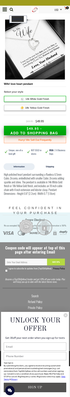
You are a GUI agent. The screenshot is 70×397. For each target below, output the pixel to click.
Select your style (13, 91)
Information (19, 166)
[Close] (66, 315)
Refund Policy (35, 301)
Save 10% (56, 262)
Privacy (14, 379)
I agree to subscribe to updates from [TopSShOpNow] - (36, 268)
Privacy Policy (59, 268)
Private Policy (35, 307)
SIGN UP (35, 387)
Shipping (50, 166)
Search (35, 296)
